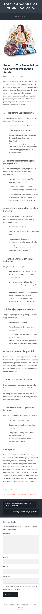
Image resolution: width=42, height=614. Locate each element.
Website (6, 576)
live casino (14, 490)
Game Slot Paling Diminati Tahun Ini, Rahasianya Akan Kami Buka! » (25, 512)
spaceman (31, 494)
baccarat (10, 494)
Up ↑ (22, 609)
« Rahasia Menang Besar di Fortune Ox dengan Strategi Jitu (18, 504)
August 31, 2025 (9, 76)
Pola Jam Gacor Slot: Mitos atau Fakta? (21, 6)
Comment (7, 533)
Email (6, 567)
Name (6, 557)
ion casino (16, 494)
